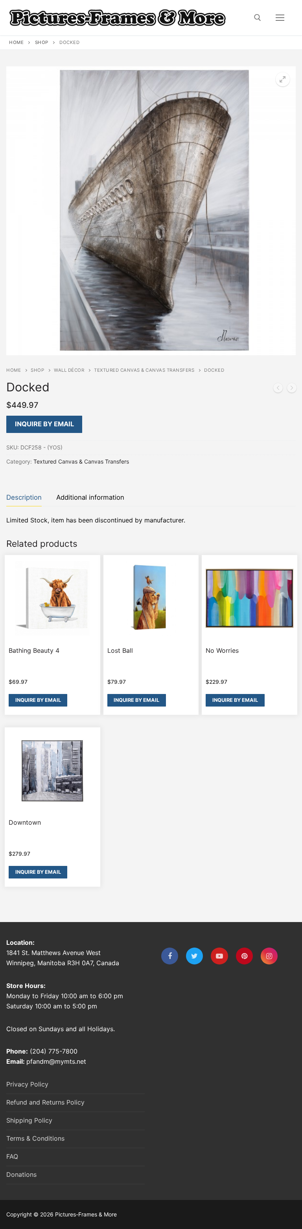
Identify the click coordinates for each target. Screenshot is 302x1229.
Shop (41, 42)
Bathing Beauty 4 (34, 650)
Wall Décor (69, 370)
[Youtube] (219, 956)
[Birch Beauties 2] (278, 389)
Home (16, 42)
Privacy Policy (27, 1084)
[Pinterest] (244, 956)
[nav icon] (280, 17)
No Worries (222, 650)
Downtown (25, 822)
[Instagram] (269, 956)
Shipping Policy (29, 1120)
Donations (21, 1174)
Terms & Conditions (35, 1138)
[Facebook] (169, 956)
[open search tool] (257, 17)
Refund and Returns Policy (45, 1102)
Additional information (90, 497)
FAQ (12, 1156)
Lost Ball (120, 650)
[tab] (24, 497)
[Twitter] (194, 956)
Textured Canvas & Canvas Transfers (144, 370)
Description (24, 497)
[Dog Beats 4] (291, 389)
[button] (283, 79)
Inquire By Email (44, 424)
